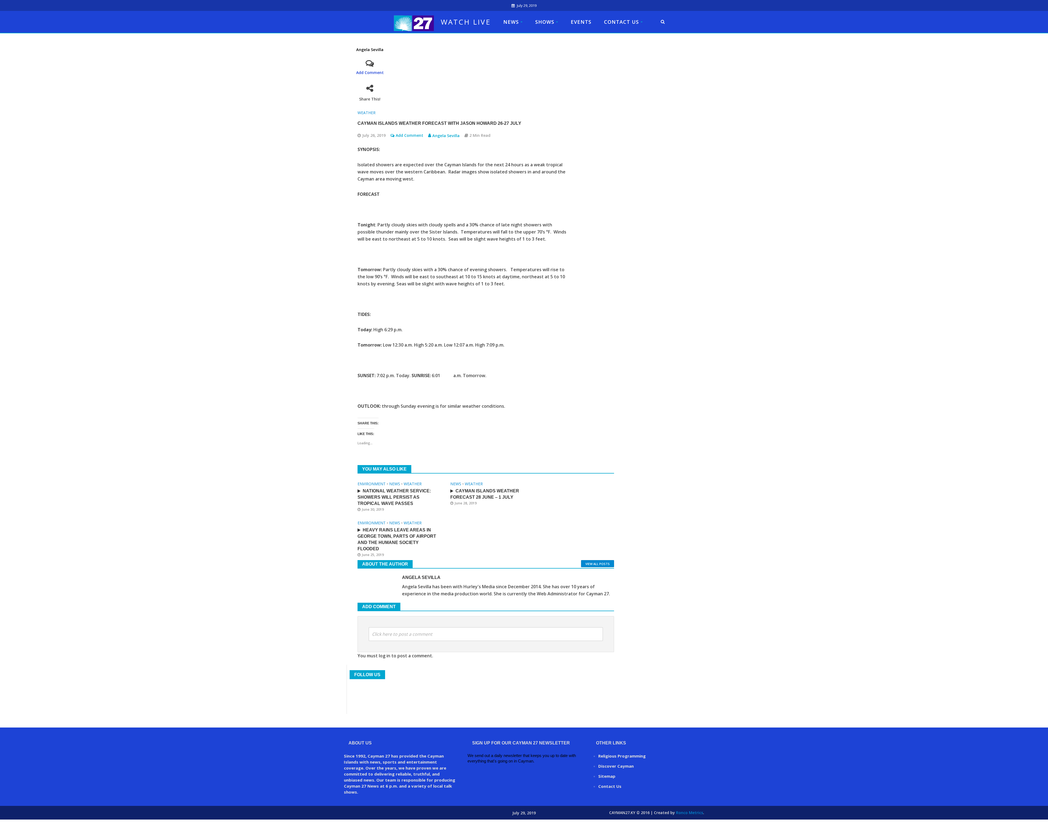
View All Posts (597, 564)
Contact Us (621, 22)
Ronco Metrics (689, 812)
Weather (367, 112)
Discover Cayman (616, 766)
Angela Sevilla (369, 49)
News (511, 22)
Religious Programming (622, 756)
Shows (544, 22)
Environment (372, 483)
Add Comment (370, 72)
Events (581, 22)
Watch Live (466, 22)
